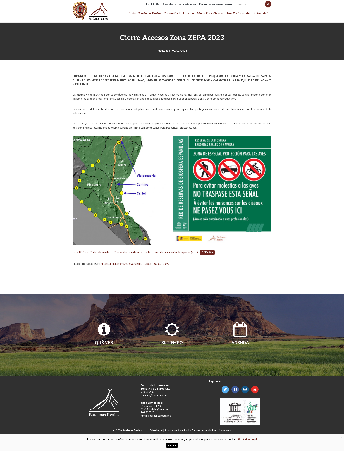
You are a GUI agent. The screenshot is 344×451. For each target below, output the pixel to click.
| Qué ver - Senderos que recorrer (215, 4)
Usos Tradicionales (238, 13)
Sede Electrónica (172, 4)
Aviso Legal (156, 430)
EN (147, 4)
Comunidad (172, 13)
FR (152, 4)
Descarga (207, 252)
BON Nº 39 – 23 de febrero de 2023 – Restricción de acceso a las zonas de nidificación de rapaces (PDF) (135, 252)
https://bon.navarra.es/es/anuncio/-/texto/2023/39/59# (135, 263)
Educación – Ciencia (210, 13)
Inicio (132, 13)
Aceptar (172, 445)
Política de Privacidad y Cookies (182, 430)
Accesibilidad (209, 430)
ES (157, 4)
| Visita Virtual (189, 4)
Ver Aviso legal (247, 439)
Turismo (188, 13)
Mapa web (225, 430)
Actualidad (261, 13)
